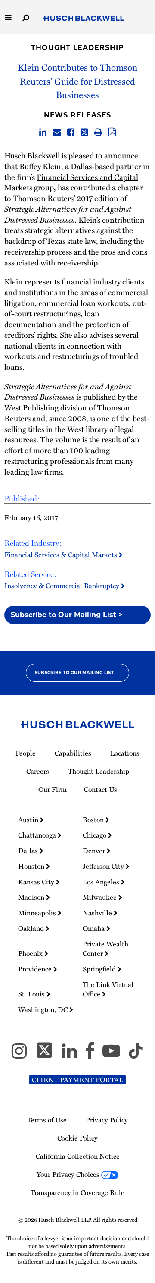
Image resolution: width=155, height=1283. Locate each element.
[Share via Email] (56, 132)
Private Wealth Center (105, 948)
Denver (95, 850)
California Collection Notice (78, 1156)
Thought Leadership (77, 48)
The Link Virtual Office (108, 989)
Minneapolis (38, 912)
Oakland (32, 928)
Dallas (29, 850)
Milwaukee (100, 897)
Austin (29, 819)
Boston (94, 819)
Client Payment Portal (77, 1079)
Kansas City (37, 881)
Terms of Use (47, 1120)
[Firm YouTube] (115, 1055)
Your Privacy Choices (69, 1174)
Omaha (94, 928)
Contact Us (100, 789)
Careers (37, 771)
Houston (32, 866)
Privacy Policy (107, 1120)
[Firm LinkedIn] (73, 1055)
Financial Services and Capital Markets (71, 182)
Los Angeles (102, 881)
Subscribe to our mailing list (74, 672)
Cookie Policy (77, 1138)
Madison (32, 897)
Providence (35, 969)
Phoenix (31, 953)
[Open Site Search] (26, 17)
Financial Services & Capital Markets (61, 554)
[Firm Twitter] (48, 1055)
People (26, 753)
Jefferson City (104, 866)
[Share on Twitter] (84, 132)
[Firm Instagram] (23, 1055)
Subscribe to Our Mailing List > (67, 615)
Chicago (95, 835)
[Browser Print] (98, 132)
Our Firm (52, 789)
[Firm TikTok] (135, 1055)
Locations (125, 753)
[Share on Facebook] (71, 132)
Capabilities (73, 753)
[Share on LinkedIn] (43, 132)
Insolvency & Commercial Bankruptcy (62, 585)
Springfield (100, 969)
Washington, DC (43, 1009)
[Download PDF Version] (112, 132)
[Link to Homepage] (83, 18)
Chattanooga (38, 835)
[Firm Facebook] (93, 1055)
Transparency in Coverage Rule (77, 1192)
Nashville (98, 912)
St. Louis (32, 994)
